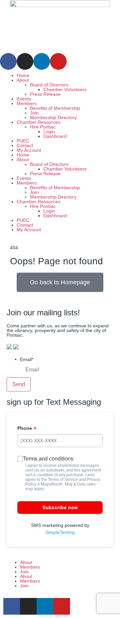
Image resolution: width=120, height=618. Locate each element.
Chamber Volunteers (65, 89)
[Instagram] (25, 61)
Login (49, 131)
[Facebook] (8, 61)
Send (18, 384)
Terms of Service (63, 479)
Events (24, 98)
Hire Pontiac (43, 126)
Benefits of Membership (55, 108)
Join (34, 112)
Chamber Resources (38, 122)
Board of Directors (49, 84)
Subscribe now (60, 508)
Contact (25, 145)
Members (27, 103)
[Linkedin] (41, 61)
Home (23, 75)
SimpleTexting (60, 532)
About (23, 80)
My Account (29, 150)
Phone (25, 428)
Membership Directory (53, 117)
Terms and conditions (48, 458)
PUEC (23, 140)
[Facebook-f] (11, 606)
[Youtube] (58, 61)
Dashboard (55, 136)
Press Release (45, 94)
